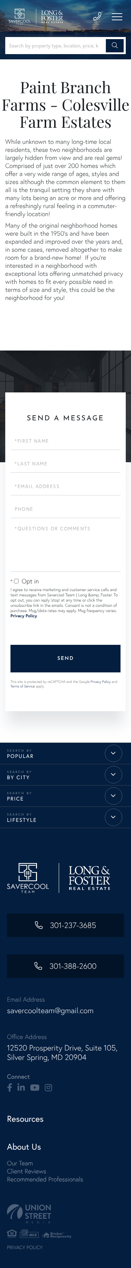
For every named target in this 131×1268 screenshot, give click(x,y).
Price (15, 798)
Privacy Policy (23, 616)
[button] (115, 45)
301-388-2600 (72, 966)
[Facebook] (9, 1088)
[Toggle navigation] (117, 16)
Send (65, 658)
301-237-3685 (72, 925)
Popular (20, 756)
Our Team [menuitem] (20, 1163)
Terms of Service (22, 686)
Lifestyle (22, 820)
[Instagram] (48, 1088)
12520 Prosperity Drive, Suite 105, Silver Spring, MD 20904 (62, 1052)
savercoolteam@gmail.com (50, 1010)
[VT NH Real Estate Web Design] (65, 1213)
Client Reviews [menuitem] (26, 1171)
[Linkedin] (21, 1088)
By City (18, 777)
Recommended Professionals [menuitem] (45, 1179)
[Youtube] (34, 1088)
